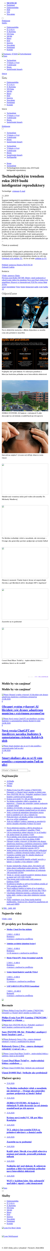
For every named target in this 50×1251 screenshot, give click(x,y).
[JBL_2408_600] (9, 908)
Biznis (9, 67)
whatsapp (16, 191)
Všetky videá (7, 919)
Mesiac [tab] (9, 786)
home (23, 287)
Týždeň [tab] (9, 783)
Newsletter (11, 14)
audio (36, 287)
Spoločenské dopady (15, 69)
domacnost (29, 287)
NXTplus (10, 34)
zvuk (41, 287)
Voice (18, 287)
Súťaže (9, 36)
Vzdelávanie (11, 65)
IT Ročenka (11, 32)
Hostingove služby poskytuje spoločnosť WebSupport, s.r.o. (25, 1240)
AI (3, 289)
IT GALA (11, 29)
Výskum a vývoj (13, 63)
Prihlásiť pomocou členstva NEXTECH (17, 265)
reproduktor (10, 287)
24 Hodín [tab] (10, 781)
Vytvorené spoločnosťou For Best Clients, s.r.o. (20, 1232)
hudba (45, 287)
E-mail (22, 191)
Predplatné (11, 5)
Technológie (11, 60)
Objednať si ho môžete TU (12, 258)
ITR (8, 12)
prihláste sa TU (41, 258)
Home (9, 163)
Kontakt (10, 50)
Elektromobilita (12, 7)
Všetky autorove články (11, 276)
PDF (8, 10)
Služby (4, 23)
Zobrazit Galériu (8, 267)
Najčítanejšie (12, 157)
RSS (8, 41)
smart (4, 287)
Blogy (9, 38)
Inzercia (10, 43)
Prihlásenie (6, 21)
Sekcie (4, 74)
